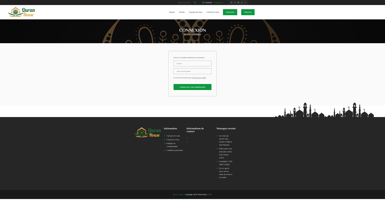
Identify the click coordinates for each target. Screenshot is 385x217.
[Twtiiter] (231, 2)
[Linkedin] (242, 2)
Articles (182, 12)
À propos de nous (195, 12)
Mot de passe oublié (199, 78)
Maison (172, 12)
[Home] (147, 132)
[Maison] (21, 9)
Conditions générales (174, 150)
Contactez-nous (212, 12)
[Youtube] (238, 2)
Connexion (230, 12)
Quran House (178, 194)
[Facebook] (234, 2)
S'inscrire (248, 12)
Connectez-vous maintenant (192, 87)
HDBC (209, 194)
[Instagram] (245, 2)
